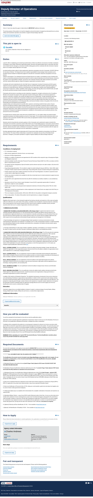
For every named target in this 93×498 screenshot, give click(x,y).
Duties (24, 18)
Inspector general (21, 493)
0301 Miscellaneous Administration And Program (75, 92)
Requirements (33, 18)
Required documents (61, 18)
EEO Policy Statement (5, 490)
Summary (5, 18)
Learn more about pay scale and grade (73, 72)
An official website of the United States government (12, 0)
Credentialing (67, 125)
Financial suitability (7, 468)
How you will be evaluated (46, 18)
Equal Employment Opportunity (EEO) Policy (41, 466)
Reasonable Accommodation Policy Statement (20, 490)
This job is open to (15, 18)
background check (75, 120)
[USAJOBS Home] (6, 2)
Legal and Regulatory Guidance (46, 490)
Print (79, 11)
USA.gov (61, 493)
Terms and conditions (54, 493)
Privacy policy (36, 493)
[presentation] (77, 41)
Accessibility (11, 493)
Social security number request (10, 473)
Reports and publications (44, 493)
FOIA (16, 493)
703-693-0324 (7, 436)
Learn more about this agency (11, 35)
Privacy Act (5, 470)
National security (68, 126)
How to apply (72, 18)
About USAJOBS (4, 493)
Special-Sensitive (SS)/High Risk (71, 118)
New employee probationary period (39, 468)
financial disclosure (77, 132)
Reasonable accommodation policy (39, 470)
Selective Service (7, 471)
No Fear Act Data (28, 493)
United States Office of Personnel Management (18, 486)
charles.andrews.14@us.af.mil (11, 439)
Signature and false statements (38, 471)
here (27, 244)
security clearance (69, 121)
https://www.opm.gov (41, 404)
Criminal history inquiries (8, 466)
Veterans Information (35, 490)
